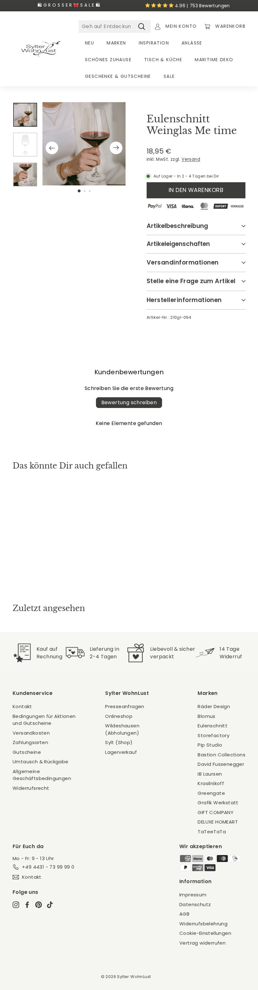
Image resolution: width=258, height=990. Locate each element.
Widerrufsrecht (31, 788)
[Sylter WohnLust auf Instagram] (16, 904)
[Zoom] (84, 143)
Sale (169, 76)
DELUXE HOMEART (218, 821)
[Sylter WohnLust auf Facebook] (27, 904)
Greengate (211, 793)
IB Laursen (210, 774)
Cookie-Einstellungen (205, 933)
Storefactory (213, 735)
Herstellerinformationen (184, 300)
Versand (191, 159)
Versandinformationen (183, 262)
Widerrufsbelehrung (203, 923)
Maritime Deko (214, 59)
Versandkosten (31, 733)
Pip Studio (210, 745)
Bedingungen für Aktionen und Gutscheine (44, 720)
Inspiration (154, 43)
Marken (116, 43)
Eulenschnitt (212, 725)
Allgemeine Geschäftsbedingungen (42, 775)
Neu (89, 43)
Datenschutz (195, 904)
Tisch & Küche (163, 59)
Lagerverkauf (121, 752)
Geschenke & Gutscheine (118, 76)
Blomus (206, 716)
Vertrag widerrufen (202, 943)
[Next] (116, 148)
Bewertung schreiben (129, 402)
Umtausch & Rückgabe (41, 761)
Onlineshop (118, 716)
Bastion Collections (221, 754)
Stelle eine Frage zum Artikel (191, 281)
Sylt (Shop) (118, 742)
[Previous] (52, 148)
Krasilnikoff (211, 783)
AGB (184, 914)
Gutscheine (27, 752)
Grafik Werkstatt (218, 802)
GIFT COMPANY (215, 812)
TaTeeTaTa (212, 831)
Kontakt (22, 706)
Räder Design (214, 706)
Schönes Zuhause (108, 59)
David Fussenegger (221, 764)
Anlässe (192, 43)
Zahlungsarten (30, 742)
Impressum (193, 894)
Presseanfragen (124, 706)
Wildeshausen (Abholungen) (122, 729)
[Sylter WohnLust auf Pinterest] (38, 904)
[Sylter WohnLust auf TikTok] (50, 904)
